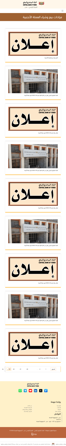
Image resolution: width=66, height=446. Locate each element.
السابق (53, 369)
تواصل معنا (58, 411)
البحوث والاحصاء (28, 411)
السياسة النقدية (28, 407)
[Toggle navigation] (62, 10)
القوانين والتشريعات (27, 409)
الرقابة (59, 409)
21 (20, 369)
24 (3, 369)
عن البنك (29, 405)
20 (27, 369)
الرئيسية (59, 405)
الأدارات (59, 407)
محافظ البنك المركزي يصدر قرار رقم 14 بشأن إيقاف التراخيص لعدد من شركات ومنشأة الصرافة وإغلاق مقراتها (34, 444)
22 (13, 369)
